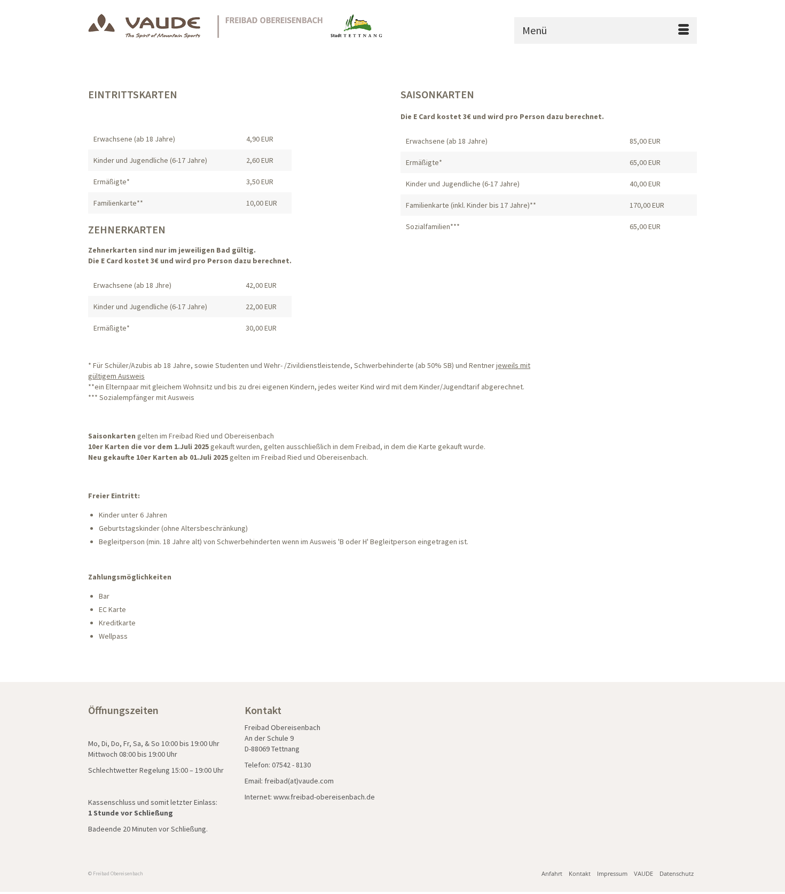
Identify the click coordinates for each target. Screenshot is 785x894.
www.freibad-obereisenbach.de (324, 797)
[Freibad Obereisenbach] (236, 25)
